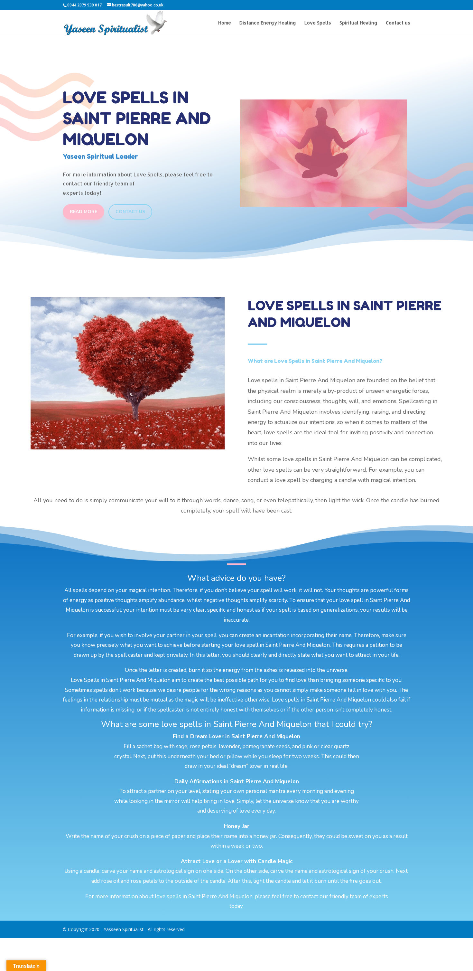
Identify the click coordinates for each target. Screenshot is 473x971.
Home (224, 23)
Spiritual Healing (358, 23)
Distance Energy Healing (267, 23)
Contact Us (130, 212)
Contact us (398, 23)
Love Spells (317, 23)
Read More (83, 212)
